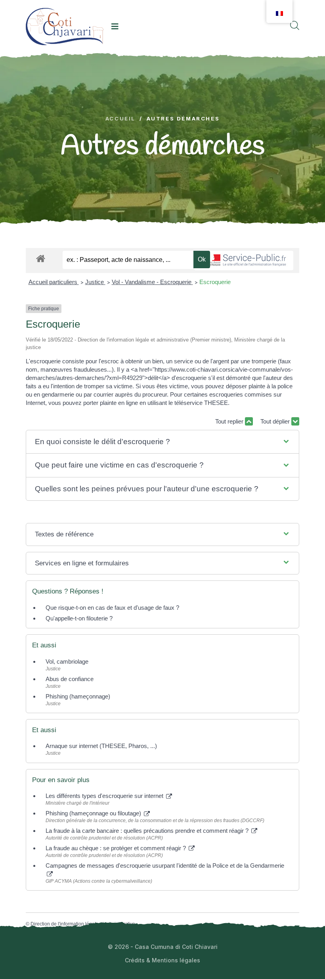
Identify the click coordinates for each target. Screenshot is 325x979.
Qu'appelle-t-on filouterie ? (79, 618)
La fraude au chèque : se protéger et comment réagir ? (116, 848)
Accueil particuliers (54, 282)
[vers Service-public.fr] (243, 260)
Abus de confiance (70, 679)
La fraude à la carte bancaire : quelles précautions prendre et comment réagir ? (148, 830)
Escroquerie (215, 282)
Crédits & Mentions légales (162, 960)
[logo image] (64, 26)
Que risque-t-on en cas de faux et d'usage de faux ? (112, 607)
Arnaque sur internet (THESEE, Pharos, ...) (101, 745)
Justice (95, 282)
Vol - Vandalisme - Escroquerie (152, 282)
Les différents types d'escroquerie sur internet (105, 795)
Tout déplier (275, 421)
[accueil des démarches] (41, 257)
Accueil (120, 118)
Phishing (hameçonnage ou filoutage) (94, 813)
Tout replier (230, 421)
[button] (162, 442)
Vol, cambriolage (67, 661)
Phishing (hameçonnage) (78, 696)
